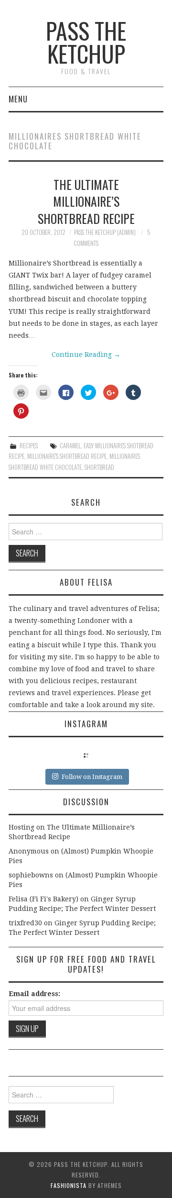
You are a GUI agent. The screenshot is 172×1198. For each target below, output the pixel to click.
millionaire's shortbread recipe (67, 456)
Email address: (34, 994)
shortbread (99, 467)
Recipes (29, 445)
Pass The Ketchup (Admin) (105, 232)
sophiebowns (31, 875)
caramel (70, 445)
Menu (18, 99)
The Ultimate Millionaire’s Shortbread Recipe (86, 201)
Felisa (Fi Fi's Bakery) (43, 899)
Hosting (21, 827)
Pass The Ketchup (86, 41)
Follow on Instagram (92, 776)
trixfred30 (25, 923)
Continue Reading (86, 354)
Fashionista (68, 1185)
